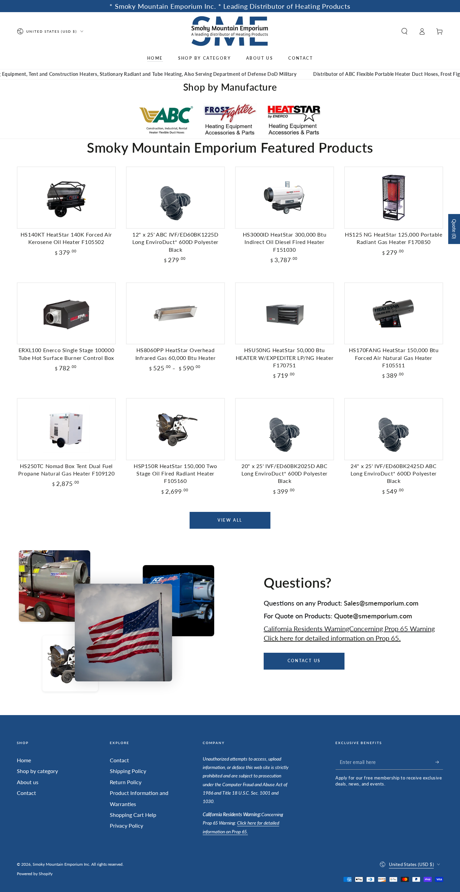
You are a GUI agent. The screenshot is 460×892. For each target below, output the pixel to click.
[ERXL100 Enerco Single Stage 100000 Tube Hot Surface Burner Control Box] (66, 313)
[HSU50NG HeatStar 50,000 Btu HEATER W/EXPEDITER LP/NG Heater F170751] (284, 313)
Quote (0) (454, 229)
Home (24, 760)
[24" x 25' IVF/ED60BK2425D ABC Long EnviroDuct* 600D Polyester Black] (393, 429)
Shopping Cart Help (133, 814)
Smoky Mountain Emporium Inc (61, 864)
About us (27, 782)
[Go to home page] (230, 31)
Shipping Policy (128, 771)
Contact (26, 793)
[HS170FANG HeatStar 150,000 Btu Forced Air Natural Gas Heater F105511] (393, 313)
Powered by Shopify (35, 873)
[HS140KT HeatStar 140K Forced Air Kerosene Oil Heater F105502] (66, 197)
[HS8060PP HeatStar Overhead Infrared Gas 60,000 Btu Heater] (175, 313)
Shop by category (37, 771)
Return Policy (125, 782)
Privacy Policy (126, 825)
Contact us (304, 660)
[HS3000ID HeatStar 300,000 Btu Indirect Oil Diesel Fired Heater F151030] (284, 197)
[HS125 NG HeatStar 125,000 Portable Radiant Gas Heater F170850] (393, 197)
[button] (404, 31)
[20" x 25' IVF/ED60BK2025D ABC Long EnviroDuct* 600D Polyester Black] (284, 429)
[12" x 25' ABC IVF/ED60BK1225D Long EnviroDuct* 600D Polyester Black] (175, 197)
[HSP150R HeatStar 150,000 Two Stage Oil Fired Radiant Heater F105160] (175, 429)
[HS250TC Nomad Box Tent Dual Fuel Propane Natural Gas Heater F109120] (66, 429)
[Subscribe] (439, 762)
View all (230, 520)
